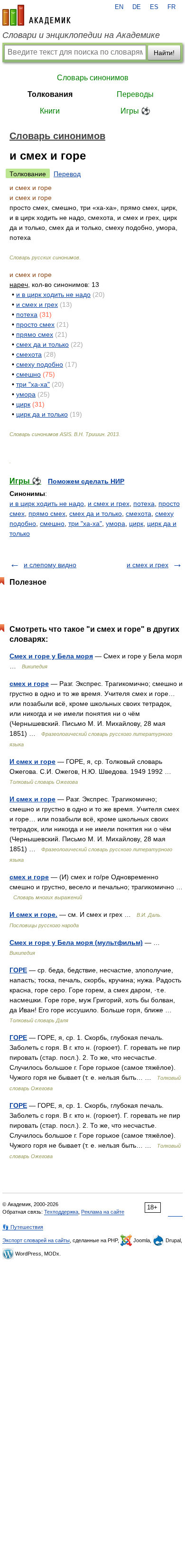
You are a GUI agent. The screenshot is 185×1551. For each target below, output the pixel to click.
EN (119, 7)
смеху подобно (39, 364)
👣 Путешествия (22, 1227)
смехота (29, 354)
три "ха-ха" (33, 384)
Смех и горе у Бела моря (51, 656)
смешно (28, 374)
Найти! (164, 53)
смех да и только (42, 344)
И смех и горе (32, 761)
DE (136, 7)
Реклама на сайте (102, 1212)
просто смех (35, 324)
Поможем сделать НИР (86, 481)
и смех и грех (37, 304)
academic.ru (36, 15)
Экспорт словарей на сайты (36, 1240)
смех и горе (29, 683)
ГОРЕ (18, 970)
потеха (26, 314)
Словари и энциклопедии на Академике (81, 35)
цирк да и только (42, 414)
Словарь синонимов (93, 78)
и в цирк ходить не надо (53, 294)
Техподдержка (61, 1212)
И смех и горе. (33, 914)
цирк (23, 404)
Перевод (67, 174)
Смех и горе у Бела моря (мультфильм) (76, 942)
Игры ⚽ (135, 111)
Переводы (135, 94)
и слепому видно (50, 565)
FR (171, 7)
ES (154, 7)
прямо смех (34, 334)
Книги (50, 111)
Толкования (50, 94)
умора (26, 394)
